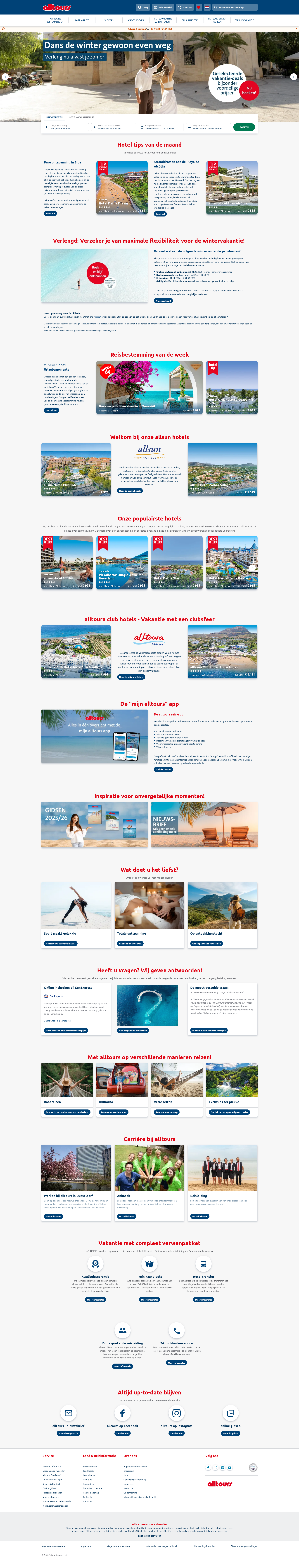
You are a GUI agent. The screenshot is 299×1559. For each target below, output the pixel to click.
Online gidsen (49, 1488)
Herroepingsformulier (204, 1546)
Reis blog (87, 1479)
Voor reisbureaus (51, 1497)
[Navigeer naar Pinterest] (222, 1467)
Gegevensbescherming (134, 1479)
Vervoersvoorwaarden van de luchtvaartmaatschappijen (57, 1503)
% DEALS (109, 20)
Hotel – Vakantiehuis (81, 117)
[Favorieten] (199, 7)
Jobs (125, 1475)
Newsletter (129, 1483)
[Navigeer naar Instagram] (215, 1467)
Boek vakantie (90, 1466)
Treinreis (87, 1497)
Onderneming (130, 1492)
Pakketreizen (54, 117)
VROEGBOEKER (136, 20)
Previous (5, 76)
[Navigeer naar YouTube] (230, 1467)
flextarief (99, 316)
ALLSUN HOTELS (190, 20)
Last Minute (89, 1475)
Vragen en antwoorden (54, 1470)
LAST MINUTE (82, 20)
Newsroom (128, 1488)
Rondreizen (88, 1483)
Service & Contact (51, 1483)
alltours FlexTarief (51, 1475)
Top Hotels (88, 1470)
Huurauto (87, 1501)
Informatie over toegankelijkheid (139, 1497)
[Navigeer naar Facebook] (208, 1467)
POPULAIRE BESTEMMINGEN (55, 20)
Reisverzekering (91, 1492)
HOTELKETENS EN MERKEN (217, 20)
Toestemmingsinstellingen (244, 1546)
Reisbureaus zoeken (52, 1492)
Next (293, 76)
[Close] (296, 28)
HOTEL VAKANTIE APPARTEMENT (163, 20)
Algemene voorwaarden (135, 1466)
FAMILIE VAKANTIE (244, 20)
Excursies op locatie (92, 1488)
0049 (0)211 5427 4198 (149, 1536)
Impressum (128, 1470)
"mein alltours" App (52, 1479)
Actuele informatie (52, 1466)
